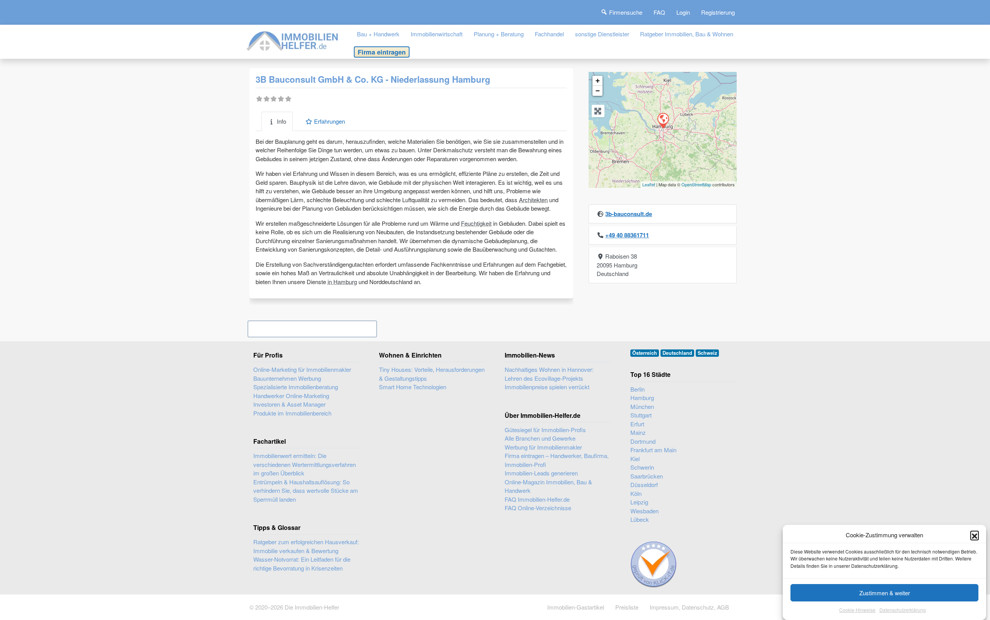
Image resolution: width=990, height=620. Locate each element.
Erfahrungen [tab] (329, 121)
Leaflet (648, 184)
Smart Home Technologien (412, 387)
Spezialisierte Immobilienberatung (295, 387)
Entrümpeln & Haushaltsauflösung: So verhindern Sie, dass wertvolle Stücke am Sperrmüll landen (305, 490)
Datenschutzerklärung (902, 610)
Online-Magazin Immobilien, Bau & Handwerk (548, 486)
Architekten (533, 200)
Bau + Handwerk (378, 34)
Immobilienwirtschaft (437, 34)
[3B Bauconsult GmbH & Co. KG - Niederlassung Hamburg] (663, 120)
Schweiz (707, 352)
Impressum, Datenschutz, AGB (689, 607)
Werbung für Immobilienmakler (543, 447)
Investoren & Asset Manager (289, 404)
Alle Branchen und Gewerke (540, 438)
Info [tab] (281, 121)
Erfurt (637, 424)
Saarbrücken (646, 476)
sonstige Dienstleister (602, 34)
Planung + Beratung (499, 34)
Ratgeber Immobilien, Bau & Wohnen (686, 34)
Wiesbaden (644, 511)
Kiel (635, 459)
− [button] (598, 91)
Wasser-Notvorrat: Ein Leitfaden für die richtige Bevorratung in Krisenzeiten (301, 563)
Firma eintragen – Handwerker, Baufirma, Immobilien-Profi (557, 459)
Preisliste (626, 607)
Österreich (644, 352)
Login (683, 12)
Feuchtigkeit (476, 223)
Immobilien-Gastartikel (575, 607)
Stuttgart (641, 415)
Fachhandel (549, 34)
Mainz (638, 432)
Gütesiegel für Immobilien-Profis (545, 430)
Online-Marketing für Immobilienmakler (302, 369)
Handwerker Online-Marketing (291, 396)
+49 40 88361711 (627, 235)
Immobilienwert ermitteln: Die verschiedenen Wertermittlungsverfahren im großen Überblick (304, 464)
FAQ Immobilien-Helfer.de (537, 499)
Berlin (637, 389)
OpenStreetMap (696, 184)
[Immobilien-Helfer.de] (292, 40)
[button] (974, 535)
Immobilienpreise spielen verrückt (547, 387)
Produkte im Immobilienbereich (292, 413)
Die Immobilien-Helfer (312, 607)
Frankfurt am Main (653, 450)
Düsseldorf (644, 484)
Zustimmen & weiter (884, 593)
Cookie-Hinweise (857, 610)
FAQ (659, 12)
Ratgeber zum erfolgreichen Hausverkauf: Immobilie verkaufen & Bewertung (306, 546)
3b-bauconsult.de (628, 214)
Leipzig (639, 502)
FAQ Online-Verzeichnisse (538, 508)
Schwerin (642, 467)
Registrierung (718, 12)
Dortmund (642, 441)
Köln (636, 493)
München (642, 406)
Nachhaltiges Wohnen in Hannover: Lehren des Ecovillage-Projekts (549, 373)
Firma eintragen (382, 51)
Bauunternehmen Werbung (287, 378)
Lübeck (639, 519)
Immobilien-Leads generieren (541, 473)
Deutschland (677, 352)
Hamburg (642, 397)
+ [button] (598, 81)
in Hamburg (342, 282)
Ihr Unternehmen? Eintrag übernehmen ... (312, 328)
